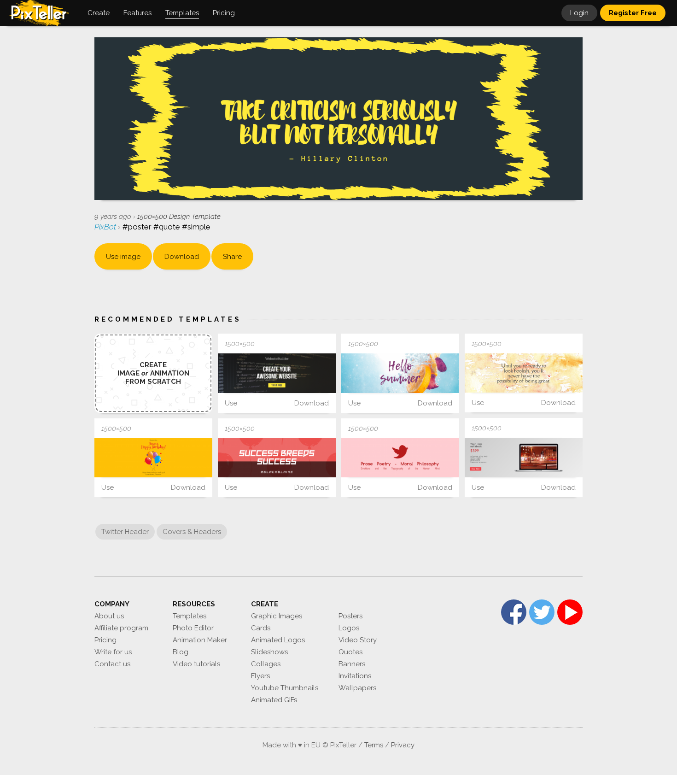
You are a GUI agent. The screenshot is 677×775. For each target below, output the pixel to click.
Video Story (357, 640)
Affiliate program (121, 628)
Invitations (354, 676)
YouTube (570, 612)
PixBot (106, 226)
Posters (350, 616)
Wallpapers (357, 688)
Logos (348, 628)
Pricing (105, 640)
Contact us (112, 664)
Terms (373, 745)
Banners (351, 664)
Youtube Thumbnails (284, 688)
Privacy (402, 745)
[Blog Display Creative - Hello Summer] (400, 373)
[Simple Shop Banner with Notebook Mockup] (524, 457)
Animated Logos (278, 640)
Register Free (633, 13)
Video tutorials (196, 664)
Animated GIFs (274, 700)
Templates (189, 616)
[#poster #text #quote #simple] (524, 373)
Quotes (350, 652)
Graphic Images (276, 616)
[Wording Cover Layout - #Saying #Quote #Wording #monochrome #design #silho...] (277, 457)
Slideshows (269, 652)
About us (109, 616)
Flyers (260, 676)
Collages (265, 664)
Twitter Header (125, 532)
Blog (180, 652)
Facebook (513, 612)
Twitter (541, 612)
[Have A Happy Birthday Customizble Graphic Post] (153, 457)
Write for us (113, 652)
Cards (260, 628)
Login (579, 13)
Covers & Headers (192, 532)
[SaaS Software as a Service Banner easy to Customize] (277, 373)
